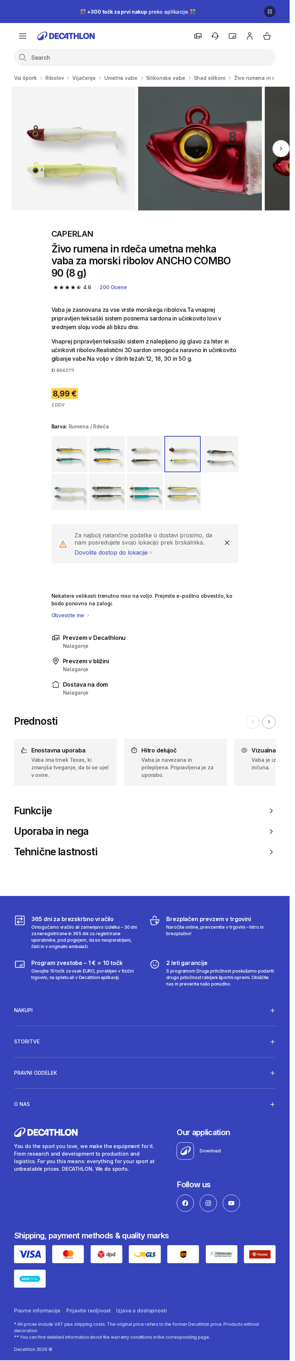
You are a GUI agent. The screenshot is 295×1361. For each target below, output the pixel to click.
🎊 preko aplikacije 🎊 (138, 12)
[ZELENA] (182, 492)
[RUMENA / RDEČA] (182, 454)
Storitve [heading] (27, 1041)
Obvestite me (68, 615)
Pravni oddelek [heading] (35, 1073)
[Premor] (270, 11)
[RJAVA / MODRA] (69, 454)
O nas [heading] (22, 1104)
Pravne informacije (37, 1310)
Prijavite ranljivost (88, 1310)
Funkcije (33, 811)
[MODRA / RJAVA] (107, 454)
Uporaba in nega (51, 831)
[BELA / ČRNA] (145, 454)
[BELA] (69, 492)
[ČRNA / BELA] (220, 454)
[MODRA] (145, 492)
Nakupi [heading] (23, 1010)
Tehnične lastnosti (55, 852)
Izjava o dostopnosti (141, 1310)
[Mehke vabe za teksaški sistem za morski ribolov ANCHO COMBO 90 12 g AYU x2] (73, 148)
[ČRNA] (107, 492)
